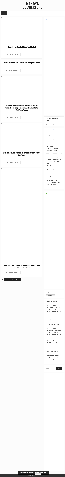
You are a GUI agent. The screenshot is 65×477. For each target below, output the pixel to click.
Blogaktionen (27, 13)
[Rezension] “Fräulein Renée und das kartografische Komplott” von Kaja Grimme (21, 154)
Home (4, 13)
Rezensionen (19, 13)
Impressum (46, 13)
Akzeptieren (38, 473)
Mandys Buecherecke (27, 64)
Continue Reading (11, 54)
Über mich (10, 13)
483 (13, 279)
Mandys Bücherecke (32, 5)
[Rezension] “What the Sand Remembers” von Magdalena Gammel (22, 63)
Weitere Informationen (29, 473)
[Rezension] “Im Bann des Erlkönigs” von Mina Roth (22, 47)
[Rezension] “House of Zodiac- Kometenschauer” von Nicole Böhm (22, 265)
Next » (17, 279)
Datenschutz (37, 13)
